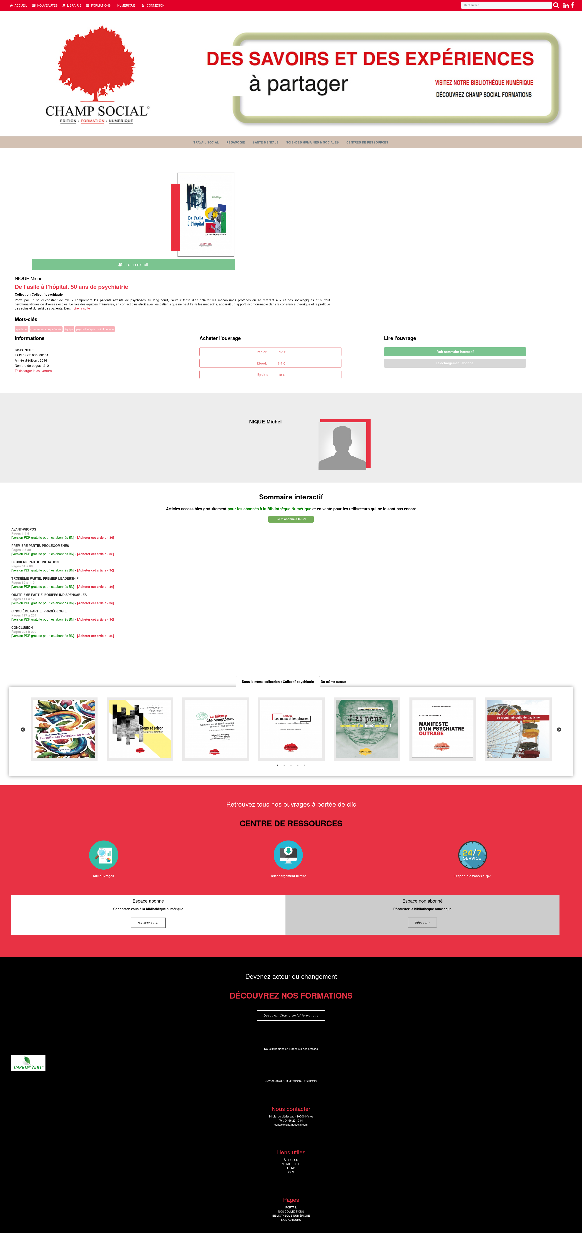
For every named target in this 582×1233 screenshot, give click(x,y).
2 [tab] (284, 765)
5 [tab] (304, 765)
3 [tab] (291, 765)
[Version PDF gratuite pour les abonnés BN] (42, 537)
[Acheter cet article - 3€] (95, 537)
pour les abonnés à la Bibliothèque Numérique (270, 508)
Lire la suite (81, 308)
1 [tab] (277, 765)
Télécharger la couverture (33, 370)
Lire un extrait (135, 264)
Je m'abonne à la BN (291, 519)
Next (559, 729)
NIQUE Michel (29, 278)
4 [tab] (298, 765)
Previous (23, 729)
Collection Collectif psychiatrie (39, 294)
